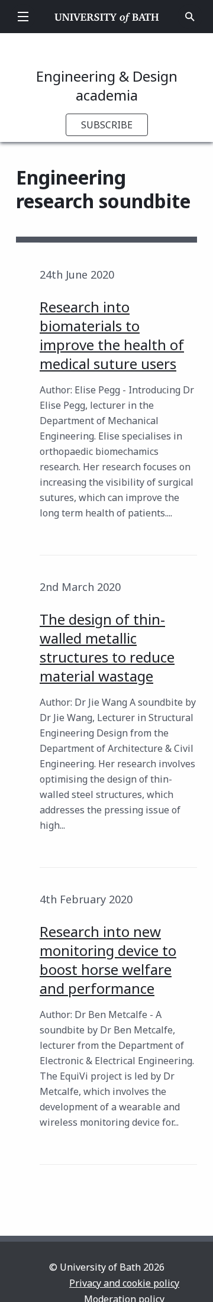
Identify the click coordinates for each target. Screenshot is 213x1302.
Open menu (23, 16)
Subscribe (107, 124)
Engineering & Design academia (107, 85)
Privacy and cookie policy (124, 1283)
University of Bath (106, 16)
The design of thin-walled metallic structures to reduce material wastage (107, 647)
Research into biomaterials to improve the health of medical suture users (112, 335)
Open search (190, 16)
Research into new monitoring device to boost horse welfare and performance (108, 960)
